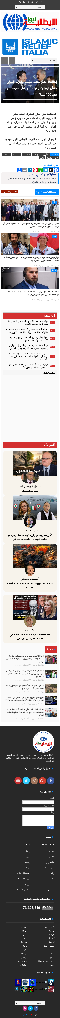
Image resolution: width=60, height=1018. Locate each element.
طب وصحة (49, 868)
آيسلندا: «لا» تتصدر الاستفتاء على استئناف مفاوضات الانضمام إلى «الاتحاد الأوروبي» (27, 331)
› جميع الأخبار (48, 372)
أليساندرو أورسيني (30, 578)
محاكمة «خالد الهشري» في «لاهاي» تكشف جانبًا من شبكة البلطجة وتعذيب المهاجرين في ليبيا (33, 293)
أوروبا (55, 236)
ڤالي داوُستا (22, 961)
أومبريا (51, 931)
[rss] (24, 2)
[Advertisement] (30, 408)
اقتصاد (51, 857)
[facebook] (40, 2)
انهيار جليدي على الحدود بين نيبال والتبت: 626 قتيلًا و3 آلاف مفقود (28, 339)
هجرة (52, 884)
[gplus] (32, 2)
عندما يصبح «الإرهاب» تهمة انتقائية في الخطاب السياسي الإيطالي (30, 637)
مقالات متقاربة (46, 192)
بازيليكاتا (51, 934)
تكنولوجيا (50, 878)
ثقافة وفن (50, 862)
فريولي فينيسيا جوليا (46, 961)
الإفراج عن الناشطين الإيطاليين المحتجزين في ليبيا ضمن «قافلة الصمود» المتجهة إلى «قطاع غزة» (31, 259)
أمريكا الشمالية (23, 873)
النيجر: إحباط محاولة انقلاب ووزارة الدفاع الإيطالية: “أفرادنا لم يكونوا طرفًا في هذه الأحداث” (28, 356)
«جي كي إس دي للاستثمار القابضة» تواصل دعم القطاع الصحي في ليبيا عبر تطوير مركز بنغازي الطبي (30, 225)
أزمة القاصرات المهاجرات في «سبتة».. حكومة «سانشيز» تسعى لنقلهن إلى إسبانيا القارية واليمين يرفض (25, 659)
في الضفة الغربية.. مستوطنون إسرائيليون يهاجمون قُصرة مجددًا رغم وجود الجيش (28, 347)
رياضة (51, 873)
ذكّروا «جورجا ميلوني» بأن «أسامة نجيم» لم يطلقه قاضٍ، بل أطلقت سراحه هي (30, 537)
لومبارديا (23, 946)
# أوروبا (45, 154)
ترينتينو (24, 957)
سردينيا (24, 942)
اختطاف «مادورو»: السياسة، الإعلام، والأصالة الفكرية (30, 585)
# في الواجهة (52, 158)
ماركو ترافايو (30, 630)
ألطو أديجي (49, 927)
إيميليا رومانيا (49, 946)
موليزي (24, 931)
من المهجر (49, 889)
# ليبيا (42, 158)
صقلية (52, 953)
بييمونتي (23, 934)
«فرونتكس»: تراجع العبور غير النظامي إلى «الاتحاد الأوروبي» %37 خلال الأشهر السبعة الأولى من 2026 (24, 699)
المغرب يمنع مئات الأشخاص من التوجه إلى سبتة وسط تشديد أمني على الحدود (25, 687)
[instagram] (19, 2)
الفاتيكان (23, 965)
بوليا (25, 938)
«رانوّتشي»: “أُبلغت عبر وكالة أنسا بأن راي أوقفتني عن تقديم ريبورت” (28, 366)
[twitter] (36, 2)
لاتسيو (52, 950)
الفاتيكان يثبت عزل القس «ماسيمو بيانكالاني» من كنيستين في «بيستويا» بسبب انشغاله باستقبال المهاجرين (25, 673)
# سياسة (16, 154)
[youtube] (28, 2)
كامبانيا (51, 942)
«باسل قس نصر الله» (30, 486)
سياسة (51, 851)
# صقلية (7, 154)
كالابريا (51, 938)
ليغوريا (24, 950)
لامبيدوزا (51, 965)
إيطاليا (55, 202)
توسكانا (24, 953)
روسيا (27, 884)
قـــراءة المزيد (8, 191)
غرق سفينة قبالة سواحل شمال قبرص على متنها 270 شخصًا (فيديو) (27, 322)
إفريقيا (54, 270)
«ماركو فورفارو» (30, 530)
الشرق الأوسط (23, 889)
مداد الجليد (26, 1015)
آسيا (28, 868)
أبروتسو (24, 927)
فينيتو (52, 957)
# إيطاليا (36, 154)
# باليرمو (26, 154)
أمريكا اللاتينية (24, 878)
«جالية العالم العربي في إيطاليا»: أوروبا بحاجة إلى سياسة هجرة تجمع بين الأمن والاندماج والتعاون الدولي (25, 712)
